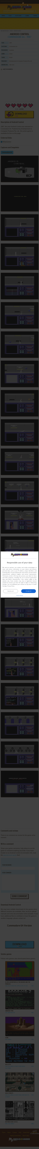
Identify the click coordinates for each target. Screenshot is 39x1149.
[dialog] (19, 574)
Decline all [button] (10, 591)
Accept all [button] (28, 591)
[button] (19, 595)
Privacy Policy (10, 586)
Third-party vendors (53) (9, 576)
